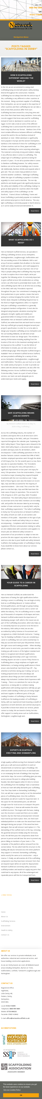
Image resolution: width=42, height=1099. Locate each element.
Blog (18, 426)
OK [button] (21, 1095)
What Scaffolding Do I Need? (21, 241)
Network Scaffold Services (18, 424)
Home (3, 912)
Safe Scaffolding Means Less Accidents (21, 414)
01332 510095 (36, 14)
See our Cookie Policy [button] (12, 1090)
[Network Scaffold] (21, 29)
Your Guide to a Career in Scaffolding (21, 584)
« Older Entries (6, 895)
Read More (36, 211)
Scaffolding (25, 426)
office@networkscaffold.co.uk (18, 1018)
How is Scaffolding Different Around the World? (21, 78)
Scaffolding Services (8, 921)
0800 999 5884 (35, 7)
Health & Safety (6, 930)
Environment (5, 926)
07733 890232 (12, 1011)
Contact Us (5, 935)
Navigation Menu (21, 37)
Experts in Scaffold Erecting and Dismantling (21, 751)
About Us (4, 916)
